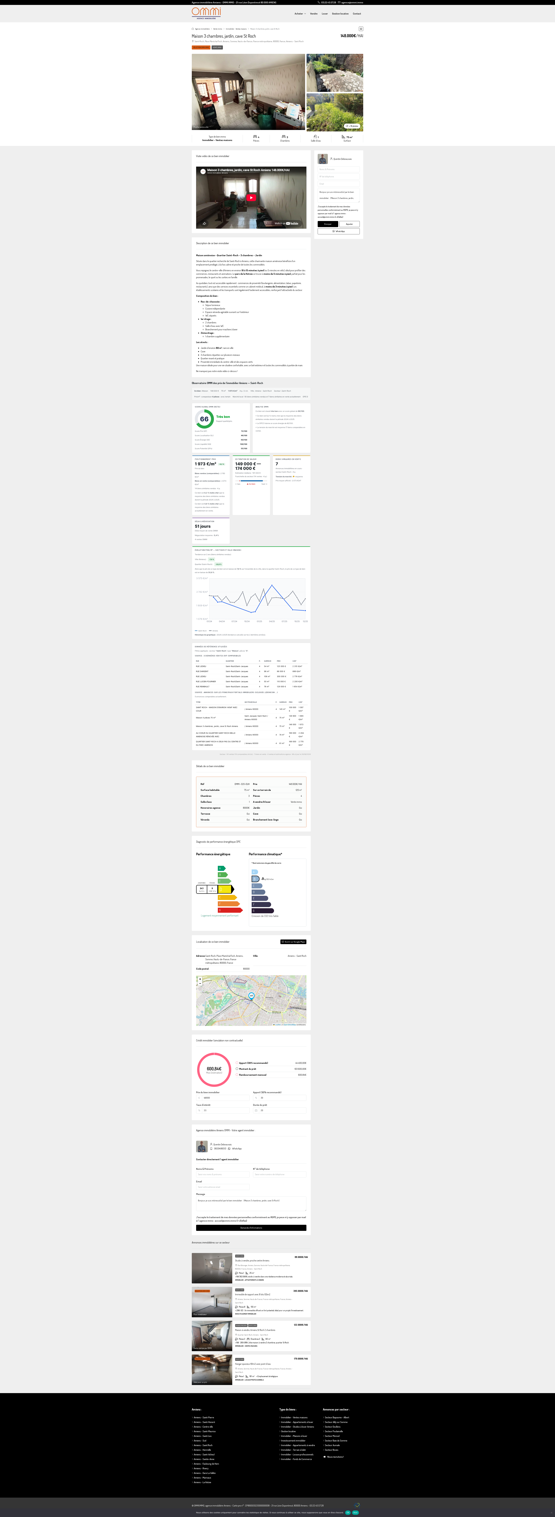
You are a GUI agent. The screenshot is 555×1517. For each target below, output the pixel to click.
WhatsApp (237, 1148)
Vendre (314, 13)
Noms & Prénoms (204, 1168)
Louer (325, 13)
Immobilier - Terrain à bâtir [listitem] (293, 1449)
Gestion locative (340, 13)
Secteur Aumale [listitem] (332, 1445)
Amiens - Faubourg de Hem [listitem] (206, 1463)
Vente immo (217, 29)
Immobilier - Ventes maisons (236, 29)
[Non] (551, 1512)
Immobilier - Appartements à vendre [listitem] (298, 1445)
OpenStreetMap (290, 1024)
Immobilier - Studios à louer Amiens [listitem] (297, 1426)
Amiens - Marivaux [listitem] (202, 1477)
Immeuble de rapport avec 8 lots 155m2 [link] (252, 1294)
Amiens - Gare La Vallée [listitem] (205, 1472)
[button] (361, 29)
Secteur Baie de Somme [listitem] (336, 1440)
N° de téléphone (261, 1168)
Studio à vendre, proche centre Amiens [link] (252, 1260)
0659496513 (220, 1148)
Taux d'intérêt (203, 1104)
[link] (212, 1268)
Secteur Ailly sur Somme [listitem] (336, 1421)
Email (199, 1181)
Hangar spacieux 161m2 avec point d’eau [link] (253, 1363)
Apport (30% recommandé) (267, 1092)
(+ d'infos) (242, 1220)
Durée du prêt (260, 1104)
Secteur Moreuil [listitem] (332, 1435)
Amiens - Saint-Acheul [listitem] (204, 1454)
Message (200, 1194)
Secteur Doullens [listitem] (333, 1426)
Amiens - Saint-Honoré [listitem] (204, 1421)
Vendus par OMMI (241, 1325)
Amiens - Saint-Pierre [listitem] (204, 1417)
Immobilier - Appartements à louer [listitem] (297, 1421)
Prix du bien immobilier (208, 1092)
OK (348, 1512)
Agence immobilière (202, 29)
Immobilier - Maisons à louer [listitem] (294, 1435)
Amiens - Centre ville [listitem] (203, 1426)
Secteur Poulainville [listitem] (334, 1431)
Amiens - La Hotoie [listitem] (202, 1482)
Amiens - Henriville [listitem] (202, 1449)
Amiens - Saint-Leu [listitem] (203, 1435)
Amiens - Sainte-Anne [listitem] (204, 1459)
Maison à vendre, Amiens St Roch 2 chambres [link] (255, 1330)
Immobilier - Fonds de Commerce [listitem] (296, 1459)
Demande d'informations (251, 1227)
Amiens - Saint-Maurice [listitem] (205, 1431)
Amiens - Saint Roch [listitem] (203, 1445)
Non (355, 1512)
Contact (357, 13)
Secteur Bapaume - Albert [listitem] (337, 1417)
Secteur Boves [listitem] (331, 1449)
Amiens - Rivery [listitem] (201, 1468)
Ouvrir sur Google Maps (294, 941)
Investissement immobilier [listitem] (293, 1440)
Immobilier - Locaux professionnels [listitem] (297, 1454)
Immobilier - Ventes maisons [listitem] (294, 1417)
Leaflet (278, 1024)
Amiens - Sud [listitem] (200, 1440)
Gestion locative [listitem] (288, 1431)
